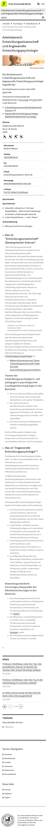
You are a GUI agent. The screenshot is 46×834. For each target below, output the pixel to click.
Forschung (23, 100)
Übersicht (9, 727)
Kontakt (7, 762)
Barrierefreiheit (10, 774)
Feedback (8, 793)
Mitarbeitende (9, 758)
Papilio (16, 613)
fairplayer (14, 632)
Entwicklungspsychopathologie (18, 356)
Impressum (8, 766)
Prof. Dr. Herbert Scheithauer (16, 192)
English (7, 797)
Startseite (6, 23)
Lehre (34, 100)
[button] (4, 706)
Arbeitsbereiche (32, 23)
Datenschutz (9, 770)
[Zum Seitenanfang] (3, 647)
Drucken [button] (7, 789)
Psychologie (17, 23)
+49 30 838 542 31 (11, 157)
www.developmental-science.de (17, 183)
